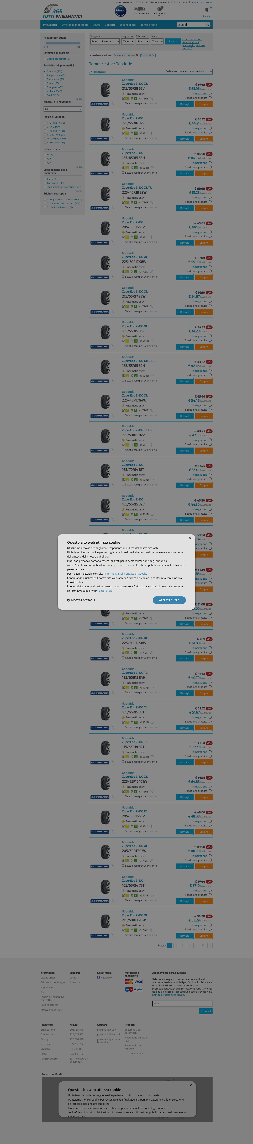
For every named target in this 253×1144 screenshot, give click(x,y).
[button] (81, 600)
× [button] (189, 538)
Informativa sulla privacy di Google (125, 573)
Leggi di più (106, 590)
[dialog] (126, 572)
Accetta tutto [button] (169, 600)
